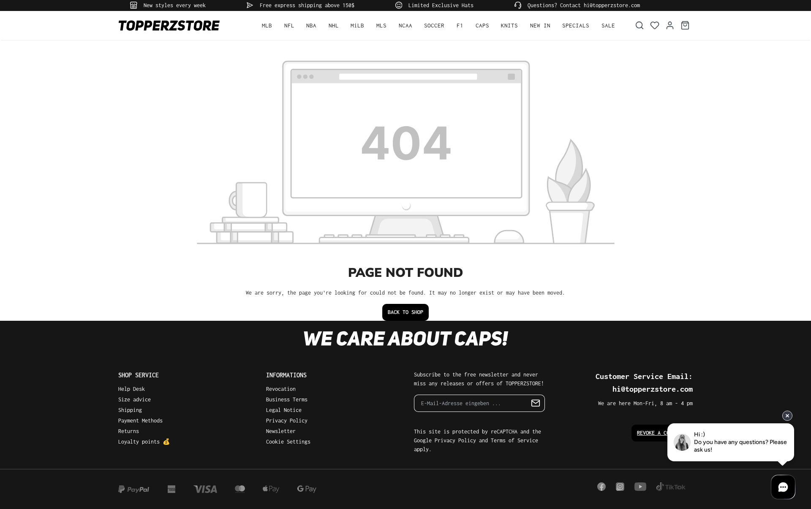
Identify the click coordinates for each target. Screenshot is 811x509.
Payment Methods (140, 420)
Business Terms (287, 399)
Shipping (130, 410)
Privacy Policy (287, 420)
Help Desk (131, 389)
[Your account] (670, 25)
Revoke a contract (662, 433)
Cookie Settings (288, 442)
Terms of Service (514, 440)
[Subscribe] (536, 403)
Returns (128, 431)
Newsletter (281, 431)
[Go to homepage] (181, 25)
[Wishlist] (654, 25)
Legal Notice (284, 410)
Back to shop (405, 312)
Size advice (134, 399)
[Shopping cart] (685, 25)
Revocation (281, 389)
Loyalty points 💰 (144, 442)
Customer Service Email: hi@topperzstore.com (644, 382)
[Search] (639, 25)
